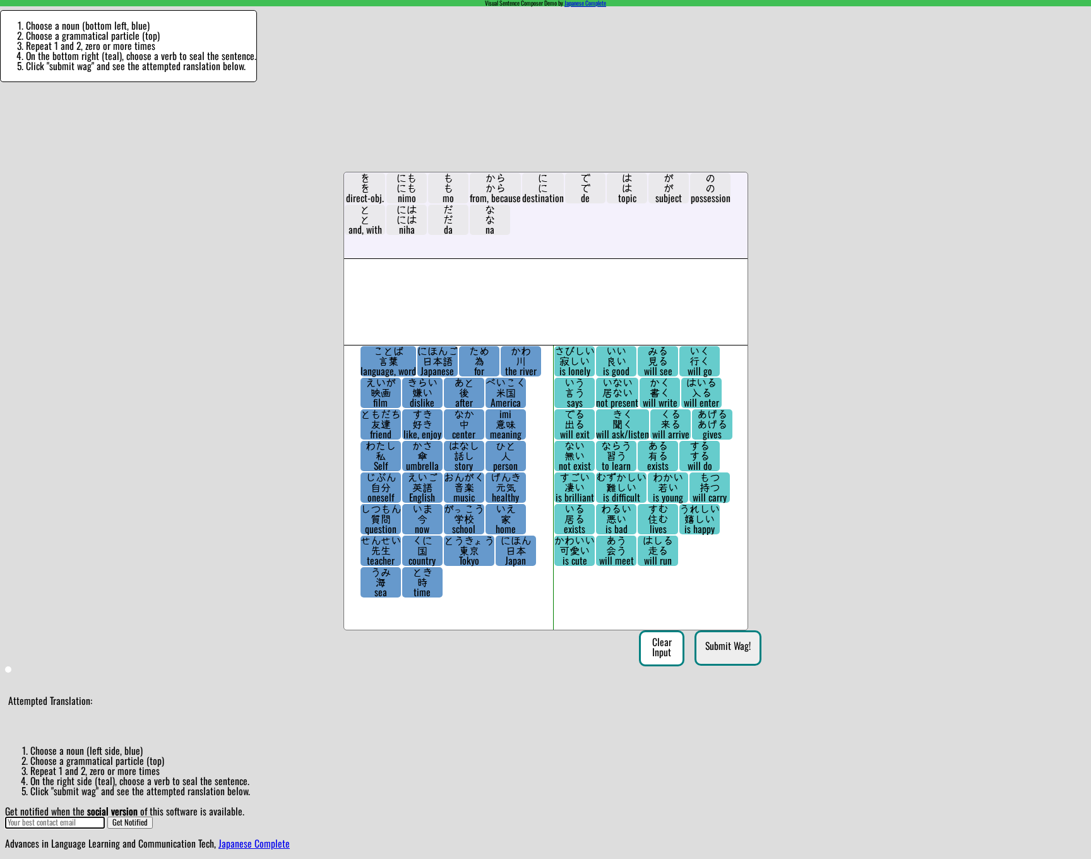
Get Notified (130, 823)
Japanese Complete (585, 3)
